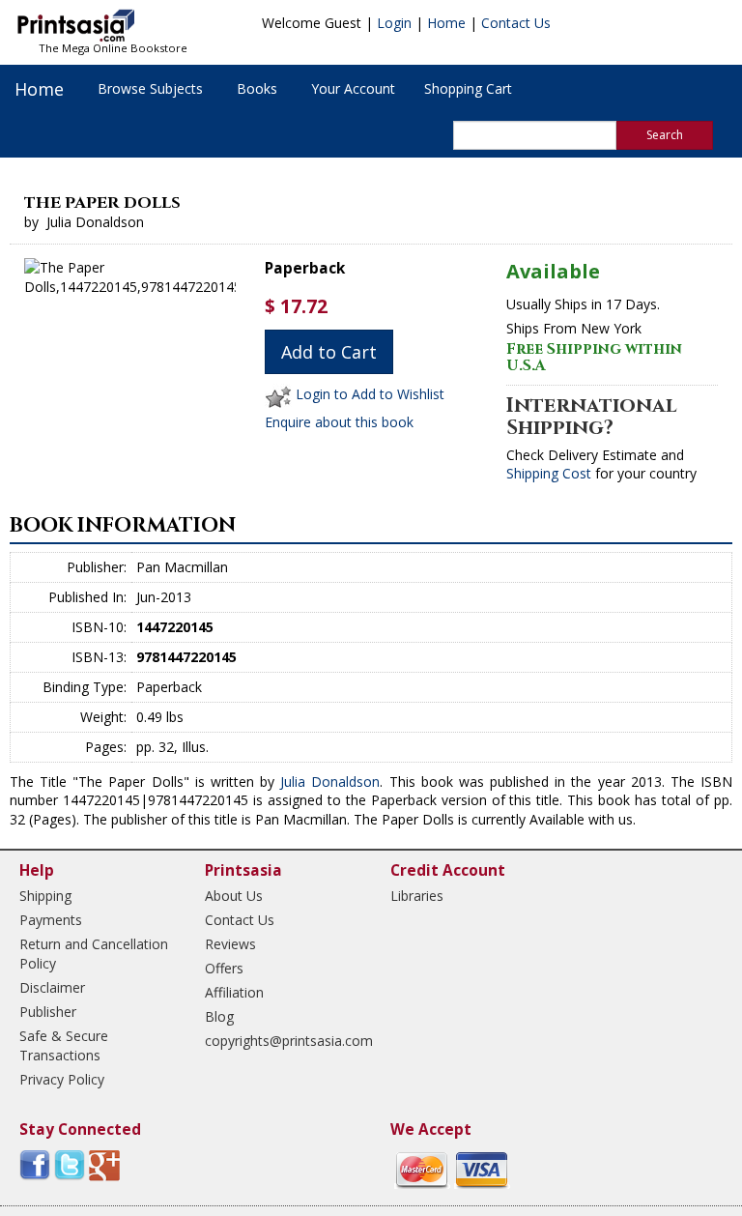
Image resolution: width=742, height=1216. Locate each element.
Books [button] (257, 88)
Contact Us (516, 23)
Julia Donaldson (330, 781)
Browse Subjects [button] (150, 88)
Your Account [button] (353, 88)
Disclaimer (52, 987)
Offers (224, 968)
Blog (219, 1016)
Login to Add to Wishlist (370, 395)
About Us (234, 895)
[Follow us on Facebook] (34, 1163)
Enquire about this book (339, 422)
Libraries (416, 895)
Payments (50, 920)
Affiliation (234, 992)
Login (394, 23)
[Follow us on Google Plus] (104, 1163)
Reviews (230, 944)
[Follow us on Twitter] (69, 1163)
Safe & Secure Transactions (63, 1045)
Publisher (47, 1011)
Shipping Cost (548, 473)
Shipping (45, 895)
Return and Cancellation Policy (93, 953)
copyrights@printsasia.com (281, 1040)
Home (446, 23)
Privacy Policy (61, 1079)
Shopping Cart (468, 88)
